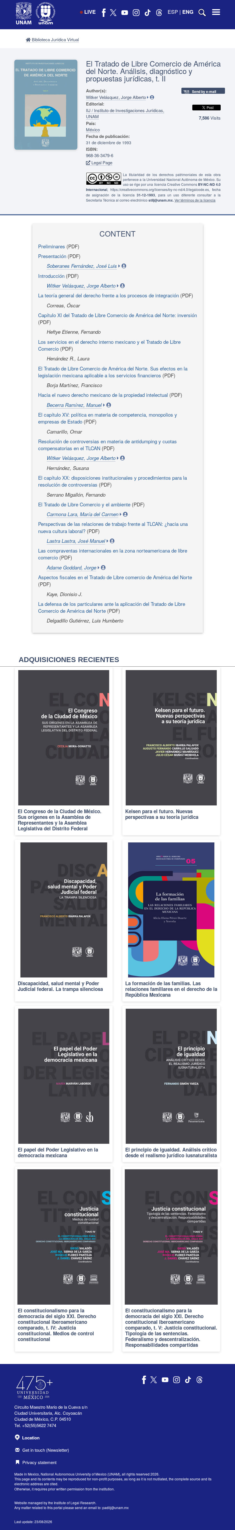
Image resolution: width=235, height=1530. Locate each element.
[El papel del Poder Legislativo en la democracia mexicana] (64, 1084)
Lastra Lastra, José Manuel (76, 540)
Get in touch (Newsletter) (45, 1450)
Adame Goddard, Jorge (71, 567)
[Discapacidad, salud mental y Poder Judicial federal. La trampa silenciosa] (64, 921)
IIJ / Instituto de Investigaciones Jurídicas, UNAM (125, 113)
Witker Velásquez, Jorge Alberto (116, 97)
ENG (187, 11)
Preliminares (51, 246)
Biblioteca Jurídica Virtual (55, 39)
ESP (173, 11)
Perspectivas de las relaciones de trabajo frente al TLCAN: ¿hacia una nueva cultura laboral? (113, 527)
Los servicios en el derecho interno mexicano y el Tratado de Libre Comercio (109, 345)
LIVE (90, 11)
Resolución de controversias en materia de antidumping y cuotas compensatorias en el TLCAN (107, 445)
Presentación (52, 255)
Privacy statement (39, 1462)
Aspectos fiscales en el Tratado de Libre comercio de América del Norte (115, 577)
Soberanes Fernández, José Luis (82, 265)
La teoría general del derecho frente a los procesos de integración (108, 295)
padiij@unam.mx (115, 1507)
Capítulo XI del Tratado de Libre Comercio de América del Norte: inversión (117, 315)
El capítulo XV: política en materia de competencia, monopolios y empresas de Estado (107, 418)
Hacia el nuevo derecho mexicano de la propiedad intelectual (103, 394)
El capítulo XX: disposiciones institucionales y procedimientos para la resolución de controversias (112, 481)
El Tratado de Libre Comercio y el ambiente (84, 504)
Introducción (51, 275)
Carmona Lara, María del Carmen (82, 514)
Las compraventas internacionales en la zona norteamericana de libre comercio (112, 554)
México (93, 129)
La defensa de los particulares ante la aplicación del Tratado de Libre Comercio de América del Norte (111, 607)
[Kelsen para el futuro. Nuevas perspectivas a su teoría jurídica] (171, 751)
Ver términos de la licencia (195, 200)
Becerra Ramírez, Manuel (74, 404)
